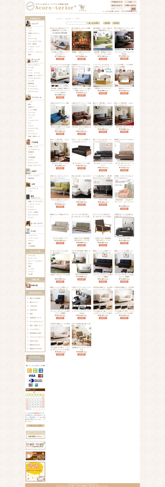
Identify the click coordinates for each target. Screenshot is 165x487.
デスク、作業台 (33, 212)
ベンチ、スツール (34, 73)
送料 (31, 314)
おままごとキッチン (34, 165)
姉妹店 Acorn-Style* (36, 349)
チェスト (31, 126)
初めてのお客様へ (35, 298)
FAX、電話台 (32, 44)
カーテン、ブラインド (35, 52)
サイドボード (32, 86)
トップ (59, 18)
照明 (29, 54)
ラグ (29, 36)
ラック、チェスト (34, 175)
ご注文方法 (33, 306)
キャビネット (32, 209)
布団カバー (31, 107)
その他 (30, 274)
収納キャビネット (34, 33)
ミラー (30, 118)
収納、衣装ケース (34, 136)
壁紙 (29, 243)
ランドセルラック (34, 149)
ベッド (30, 102)
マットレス (31, 112)
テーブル (31, 67)
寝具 (29, 104)
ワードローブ (32, 134)
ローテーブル (32, 38)
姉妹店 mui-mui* (35, 345)
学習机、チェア (33, 147)
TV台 (30, 28)
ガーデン (31, 241)
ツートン (31, 271)
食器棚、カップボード (35, 75)
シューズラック (33, 188)
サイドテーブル (33, 128)
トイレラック (32, 235)
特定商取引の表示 (35, 333)
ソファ (30, 30)
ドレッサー (31, 115)
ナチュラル (31, 255)
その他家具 (31, 246)
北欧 (29, 266)
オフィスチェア (33, 215)
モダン (30, 263)
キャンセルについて (36, 321)
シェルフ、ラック (34, 46)
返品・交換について (36, 325)
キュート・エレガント (35, 261)
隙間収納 (31, 83)
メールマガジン (35, 329)
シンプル (31, 269)
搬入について (34, 302)
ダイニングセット (34, 65)
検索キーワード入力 (118, 8)
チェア (30, 70)
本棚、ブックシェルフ (35, 201)
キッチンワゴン (33, 89)
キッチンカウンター (34, 78)
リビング (68, 18)
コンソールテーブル (34, 41)
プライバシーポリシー (37, 337)
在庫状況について (35, 318)
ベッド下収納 (32, 110)
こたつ (30, 49)
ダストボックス (33, 91)
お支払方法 (33, 310)
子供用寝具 (31, 157)
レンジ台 (31, 81)
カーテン (31, 131)
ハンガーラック (33, 120)
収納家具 (31, 152)
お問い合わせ (34, 341)
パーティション (33, 238)
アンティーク (32, 258)
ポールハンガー (33, 163)
